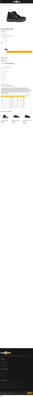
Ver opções (2, 122)
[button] (30, 111)
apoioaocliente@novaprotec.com (5, 372)
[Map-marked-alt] (31, 393)
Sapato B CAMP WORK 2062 (16, 120)
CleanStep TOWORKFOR (4, 120)
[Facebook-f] (29, 393)
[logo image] (16, 1)
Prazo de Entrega (4, 58)
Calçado (8, 4)
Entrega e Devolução (5, 57)
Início (1, 4)
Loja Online (4, 4)
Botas (4, 61)
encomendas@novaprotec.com (5, 376)
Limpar (6, 49)
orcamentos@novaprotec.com (5, 374)
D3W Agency (13, 393)
